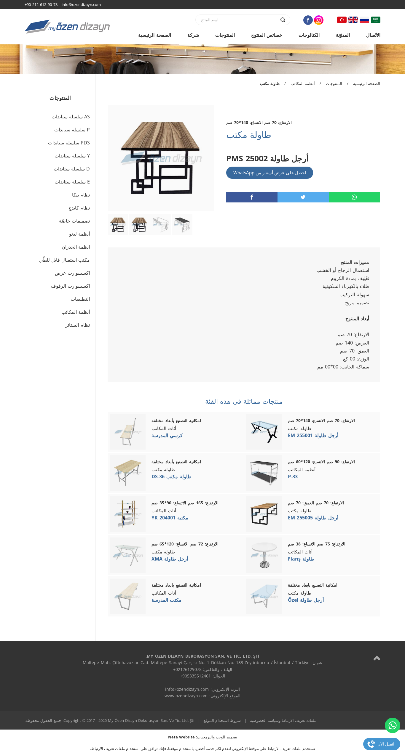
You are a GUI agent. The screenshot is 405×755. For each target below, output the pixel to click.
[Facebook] (308, 20)
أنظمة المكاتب (303, 83)
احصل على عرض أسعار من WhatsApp (269, 173)
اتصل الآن (385, 744)
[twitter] (303, 197)
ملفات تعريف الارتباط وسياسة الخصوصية (283, 720)
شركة (193, 35)
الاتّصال (373, 35)
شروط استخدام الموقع (222, 720)
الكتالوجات (309, 35)
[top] (376, 658)
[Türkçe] (342, 20)
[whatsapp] (354, 197)
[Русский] (364, 20)
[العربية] (375, 20)
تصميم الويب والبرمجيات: (202, 737)
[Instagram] (318, 20)
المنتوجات (225, 35)
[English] (353, 20)
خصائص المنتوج (266, 35)
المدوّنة (343, 35)
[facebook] (252, 197)
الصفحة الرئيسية (154, 35)
